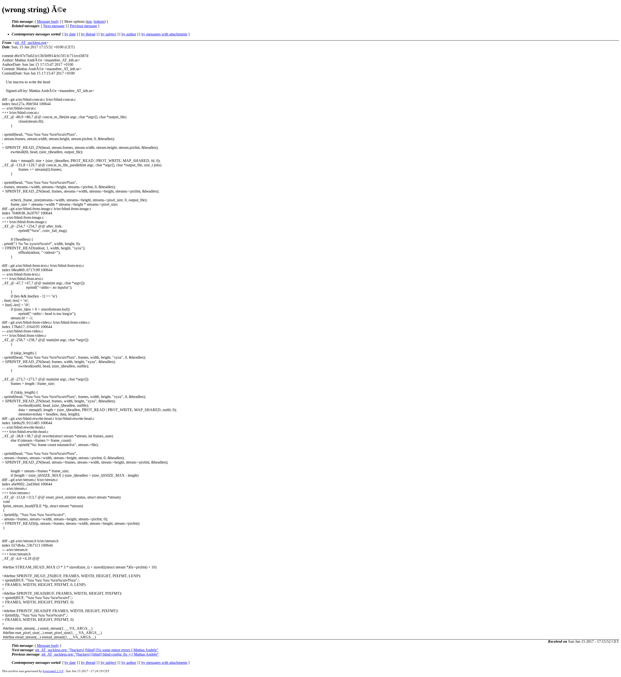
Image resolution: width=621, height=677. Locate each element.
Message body (48, 21)
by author (129, 34)
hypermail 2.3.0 (53, 671)
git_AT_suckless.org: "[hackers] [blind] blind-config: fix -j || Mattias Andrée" (100, 654)
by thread (88, 34)
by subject (108, 34)
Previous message (83, 26)
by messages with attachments (164, 34)
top (89, 21)
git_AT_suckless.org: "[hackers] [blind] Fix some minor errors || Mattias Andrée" (96, 650)
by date (70, 34)
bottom (99, 21)
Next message (54, 26)
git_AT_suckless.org (30, 43)
